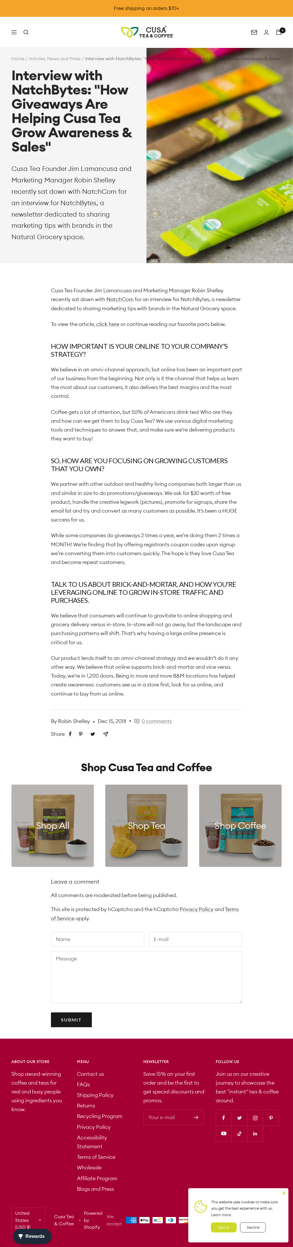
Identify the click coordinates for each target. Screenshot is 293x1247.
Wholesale (89, 1167)
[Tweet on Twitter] (93, 734)
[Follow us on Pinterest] (271, 1118)
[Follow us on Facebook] (223, 1118)
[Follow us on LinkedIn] (255, 1133)
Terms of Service (96, 1157)
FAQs (83, 1084)
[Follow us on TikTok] (239, 1133)
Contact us (90, 1074)
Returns (86, 1105)
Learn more (221, 1214)
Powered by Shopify (93, 1220)
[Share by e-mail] (105, 734)
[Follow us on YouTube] (223, 1133)
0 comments (157, 721)
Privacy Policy (196, 909)
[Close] (284, 1192)
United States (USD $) (22, 1220)
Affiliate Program (97, 1178)
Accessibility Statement (92, 1142)
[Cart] (279, 32)
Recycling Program (99, 1116)
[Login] (266, 32)
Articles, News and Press (54, 58)
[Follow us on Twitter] (239, 1118)
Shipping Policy (95, 1095)
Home (17, 58)
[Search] (26, 32)
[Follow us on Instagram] (255, 1118)
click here (107, 324)
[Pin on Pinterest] (80, 734)
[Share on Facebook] (70, 734)
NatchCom (99, 191)
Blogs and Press (95, 1189)
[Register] (196, 1117)
